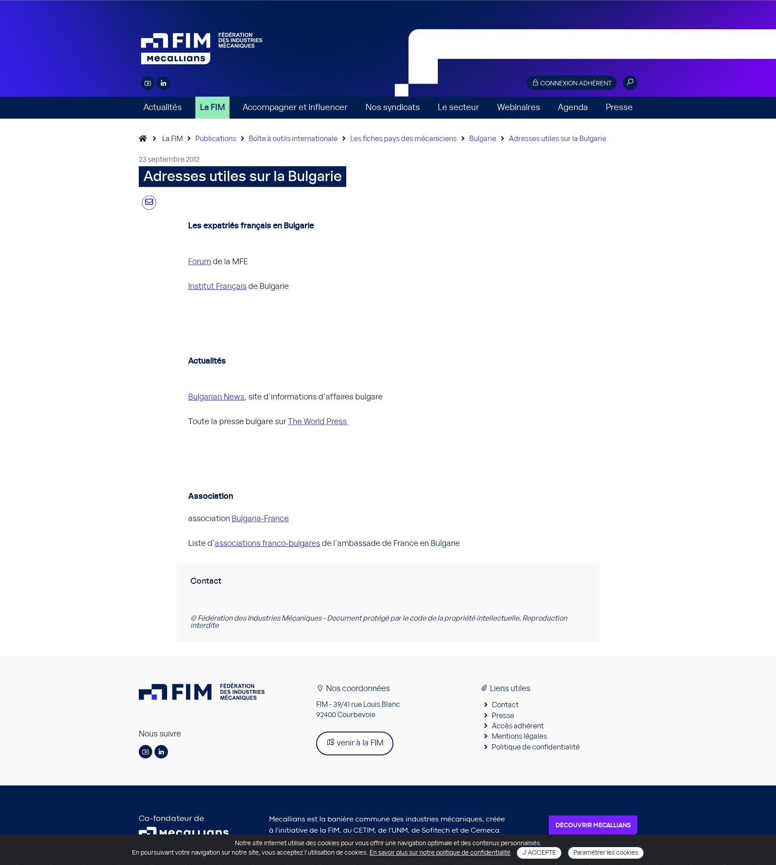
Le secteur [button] (458, 107)
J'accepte (539, 853)
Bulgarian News (216, 397)
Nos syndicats (393, 107)
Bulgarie (482, 138)
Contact (505, 705)
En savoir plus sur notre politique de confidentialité (440, 853)
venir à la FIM (359, 743)
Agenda (573, 107)
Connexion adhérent (575, 83)
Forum (199, 262)
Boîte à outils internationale (293, 138)
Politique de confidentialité (536, 747)
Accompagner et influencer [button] (295, 107)
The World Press (318, 422)
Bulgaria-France (260, 519)
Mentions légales (519, 736)
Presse (619, 107)
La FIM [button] (212, 107)
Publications (215, 138)
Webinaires (518, 107)
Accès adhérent (518, 726)
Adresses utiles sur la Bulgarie (557, 138)
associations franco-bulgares (267, 544)
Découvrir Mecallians (593, 825)
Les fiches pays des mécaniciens (403, 138)
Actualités (162, 107)
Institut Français (217, 287)
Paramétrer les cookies (605, 853)
